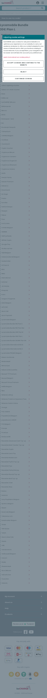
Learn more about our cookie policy (16, 57)
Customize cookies (23, 79)
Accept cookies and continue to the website (23, 64)
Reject (24, 72)
